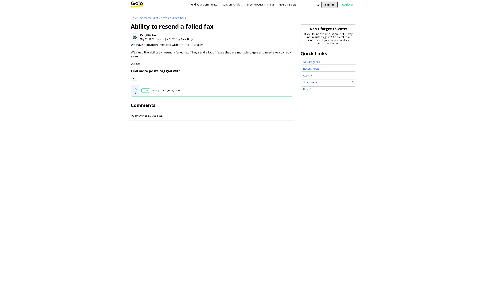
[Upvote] (135, 89)
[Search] (317, 4)
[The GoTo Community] (137, 5)
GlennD (185, 39)
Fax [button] (134, 78)
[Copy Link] (192, 39)
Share (135, 64)
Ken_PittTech (149, 35)
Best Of (308, 89)
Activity (307, 75)
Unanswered (328, 82)
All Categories (311, 62)
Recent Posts (311, 68)
